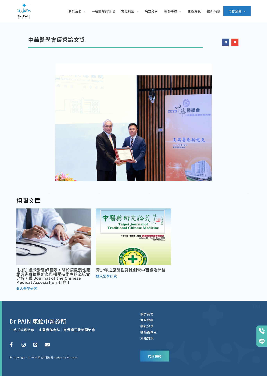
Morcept (72, 357)
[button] (225, 42)
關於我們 (147, 314)
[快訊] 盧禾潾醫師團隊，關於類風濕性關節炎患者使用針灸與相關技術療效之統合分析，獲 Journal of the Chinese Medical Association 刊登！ (53, 276)
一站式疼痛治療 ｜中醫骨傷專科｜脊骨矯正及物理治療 (52, 329)
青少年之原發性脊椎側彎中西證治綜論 (131, 270)
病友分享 (147, 326)
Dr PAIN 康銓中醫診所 (38, 321)
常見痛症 (147, 319)
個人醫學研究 (26, 288)
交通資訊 (147, 338)
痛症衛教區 (148, 332)
